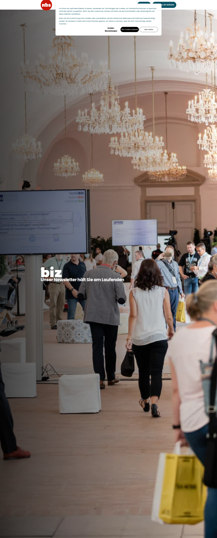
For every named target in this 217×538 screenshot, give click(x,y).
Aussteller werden (164, 5)
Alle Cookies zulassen (129, 29)
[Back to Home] (46, 5)
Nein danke (148, 29)
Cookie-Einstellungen (111, 29)
